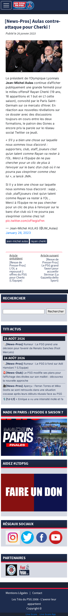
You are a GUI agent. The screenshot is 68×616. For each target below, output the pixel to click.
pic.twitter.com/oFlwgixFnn (25, 221)
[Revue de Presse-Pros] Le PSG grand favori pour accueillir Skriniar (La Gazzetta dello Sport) (50, 270)
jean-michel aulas (17, 241)
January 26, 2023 (18, 233)
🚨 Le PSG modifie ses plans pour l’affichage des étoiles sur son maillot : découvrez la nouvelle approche (33, 376)
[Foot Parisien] (23, 570)
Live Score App (48, 614)
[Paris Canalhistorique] (12, 570)
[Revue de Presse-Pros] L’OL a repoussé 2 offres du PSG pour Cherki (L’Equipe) (18, 271)
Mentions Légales (17, 593)
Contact (37, 593)
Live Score (31, 614)
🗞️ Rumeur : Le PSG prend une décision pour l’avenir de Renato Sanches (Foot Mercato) (31, 348)
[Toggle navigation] (6, 5)
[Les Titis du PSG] (23, 5)
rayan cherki (38, 241)
